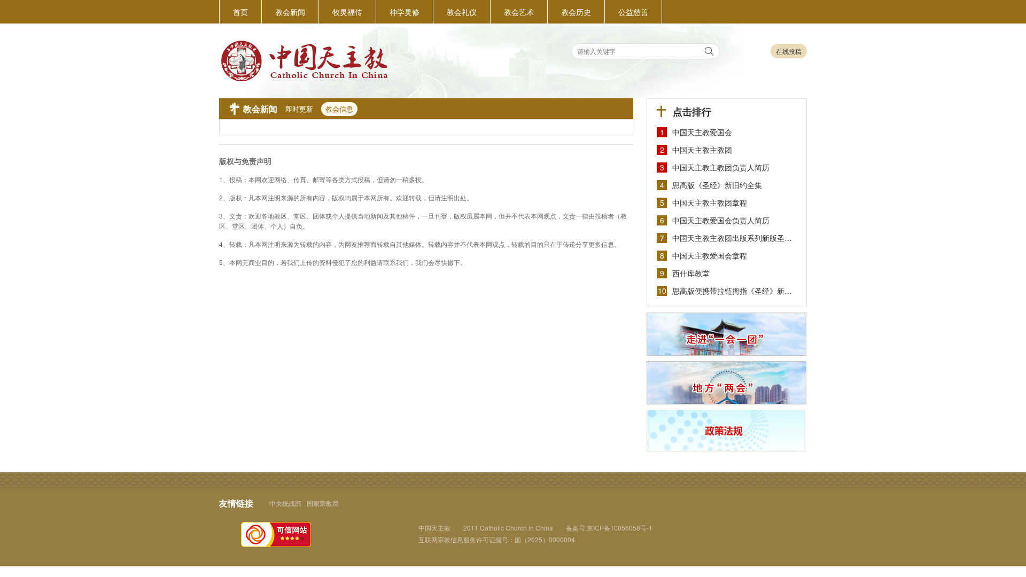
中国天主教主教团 (702, 149)
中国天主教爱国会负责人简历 (721, 220)
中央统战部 (285, 503)
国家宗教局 (323, 503)
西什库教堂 (691, 273)
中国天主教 (434, 527)
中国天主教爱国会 (702, 132)
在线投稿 (789, 51)
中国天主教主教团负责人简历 (721, 167)
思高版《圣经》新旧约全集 (717, 185)
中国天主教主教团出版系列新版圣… (732, 237)
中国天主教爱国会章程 (709, 255)
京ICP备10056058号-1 (619, 527)
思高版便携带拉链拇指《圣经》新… (732, 290)
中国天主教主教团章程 (709, 202)
